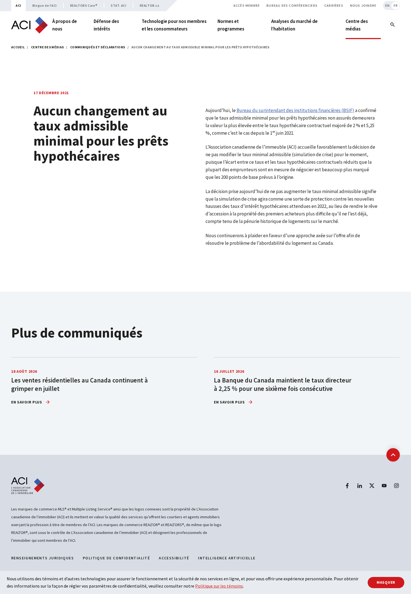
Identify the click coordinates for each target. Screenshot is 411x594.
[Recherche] (392, 25)
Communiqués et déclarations (97, 47)
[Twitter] (372, 485)
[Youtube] (384, 485)
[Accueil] (29, 25)
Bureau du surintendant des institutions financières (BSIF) (295, 110)
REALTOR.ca (149, 5)
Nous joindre (363, 5)
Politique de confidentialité (116, 557)
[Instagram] (396, 485)
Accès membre (246, 5)
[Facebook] (347, 485)
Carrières (333, 5)
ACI (18, 5)
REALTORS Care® (83, 5)
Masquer (386, 582)
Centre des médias (47, 47)
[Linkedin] (359, 485)
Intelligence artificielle (226, 557)
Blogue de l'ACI (44, 5)
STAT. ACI (118, 5)
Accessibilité (174, 557)
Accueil (18, 47)
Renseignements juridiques (42, 557)
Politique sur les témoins (219, 586)
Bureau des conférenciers (292, 5)
